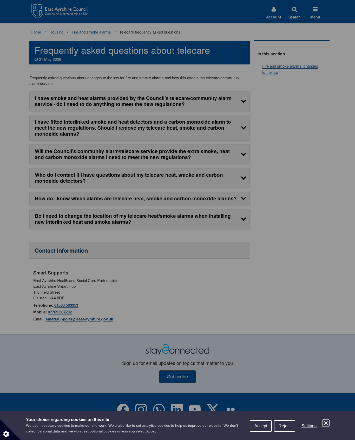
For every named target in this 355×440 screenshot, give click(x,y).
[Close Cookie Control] (326, 423)
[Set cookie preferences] (10, 429)
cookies (63, 425)
